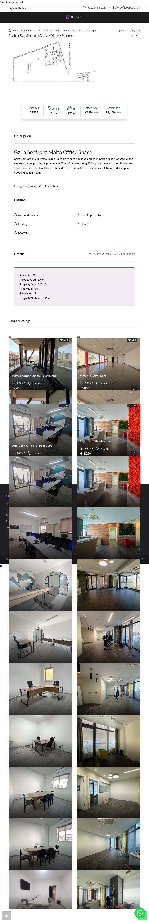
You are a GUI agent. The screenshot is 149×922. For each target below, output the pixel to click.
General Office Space (48, 30)
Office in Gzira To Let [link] (93, 375)
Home (16, 30)
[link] (40, 364)
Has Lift (85, 224)
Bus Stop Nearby (91, 215)
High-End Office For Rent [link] (96, 441)
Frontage (23, 224)
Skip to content (9, 2)
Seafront (23, 233)
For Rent (28, 30)
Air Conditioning (28, 215)
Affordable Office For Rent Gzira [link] (32, 445)
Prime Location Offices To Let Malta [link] (34, 375)
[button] (131, 35)
